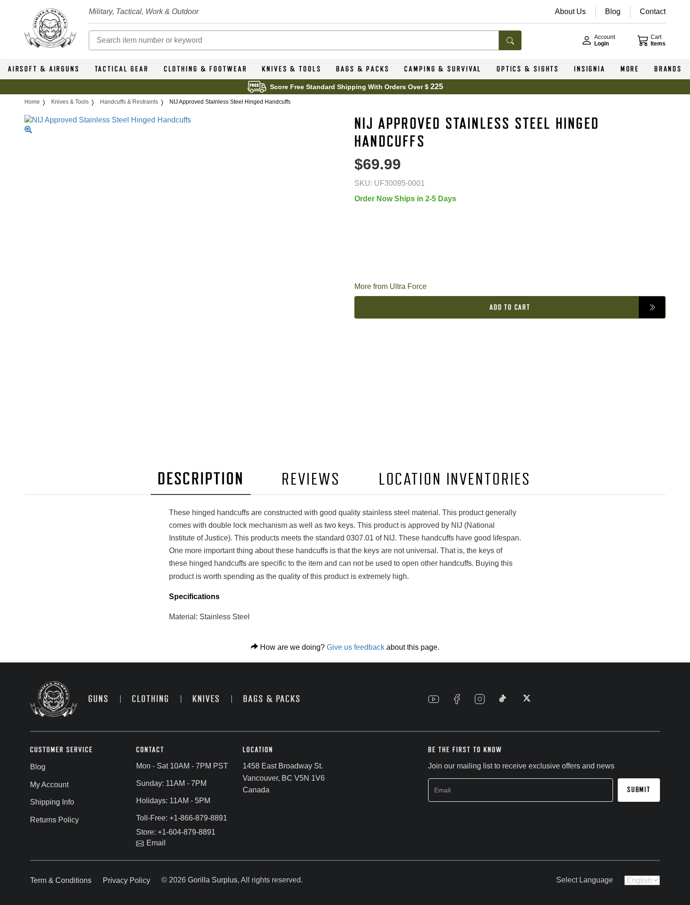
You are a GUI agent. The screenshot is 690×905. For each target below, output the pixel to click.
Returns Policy (54, 820)
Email (156, 843)
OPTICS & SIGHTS (528, 69)
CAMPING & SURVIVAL (443, 69)
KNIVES (206, 698)
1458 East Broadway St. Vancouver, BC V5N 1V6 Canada (284, 778)
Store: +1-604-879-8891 (175, 832)
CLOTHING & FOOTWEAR (205, 69)
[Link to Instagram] (479, 699)
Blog (38, 767)
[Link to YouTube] (433, 699)
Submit (639, 789)
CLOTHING (150, 698)
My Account (49, 785)
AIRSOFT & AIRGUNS (44, 69)
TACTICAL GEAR (122, 69)
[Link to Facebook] (456, 699)
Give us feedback (355, 647)
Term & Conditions (61, 880)
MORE (630, 69)
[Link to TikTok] (502, 699)
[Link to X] (525, 699)
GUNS (98, 698)
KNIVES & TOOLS (291, 69)
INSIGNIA (590, 69)
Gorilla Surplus (213, 880)
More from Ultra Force (390, 286)
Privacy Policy (126, 880)
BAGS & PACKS (363, 69)
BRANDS (668, 69)
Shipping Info (52, 802)
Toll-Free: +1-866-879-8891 (181, 818)
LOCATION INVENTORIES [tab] (455, 479)
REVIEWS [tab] (311, 479)
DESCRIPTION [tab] (201, 478)
